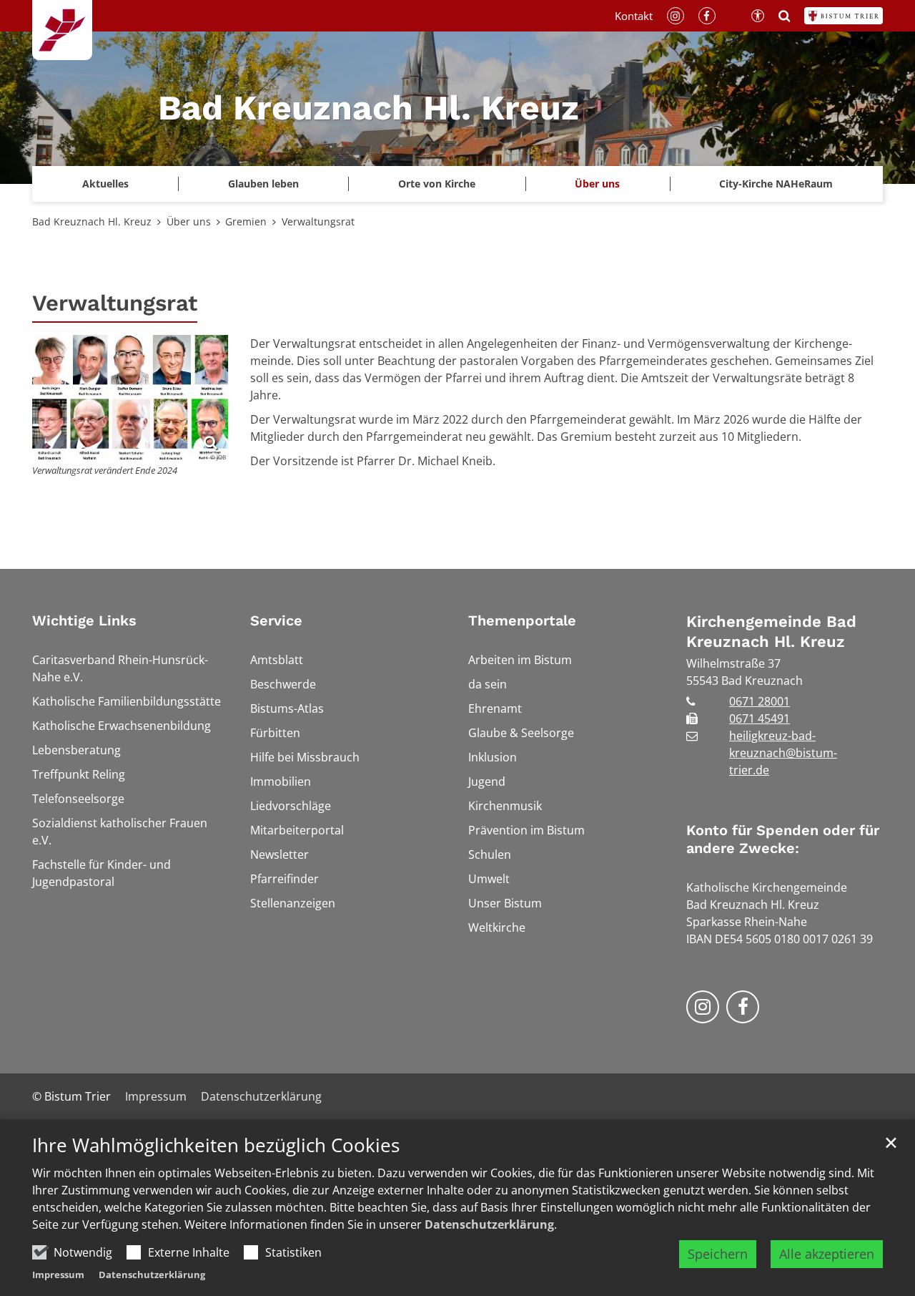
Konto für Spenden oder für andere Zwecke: (782, 839)
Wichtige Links (84, 620)
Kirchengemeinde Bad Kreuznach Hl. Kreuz (771, 632)
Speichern (718, 1253)
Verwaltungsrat (318, 221)
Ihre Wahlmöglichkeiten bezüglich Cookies (216, 1145)
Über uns (189, 221)
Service (276, 620)
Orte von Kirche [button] (436, 183)
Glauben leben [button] (263, 183)
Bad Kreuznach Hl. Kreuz (92, 221)
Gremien (246, 221)
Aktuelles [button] (105, 183)
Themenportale (522, 620)
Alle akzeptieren (826, 1253)
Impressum (58, 1274)
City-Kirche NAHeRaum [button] (776, 183)
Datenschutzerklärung (489, 1224)
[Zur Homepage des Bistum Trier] (843, 15)
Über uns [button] (597, 183)
